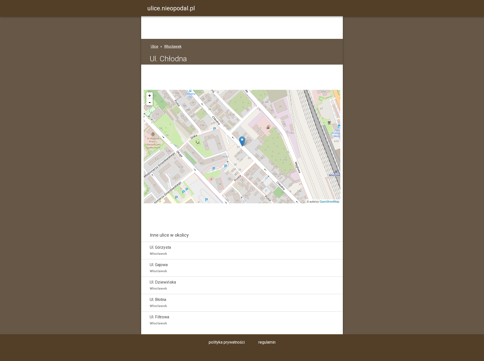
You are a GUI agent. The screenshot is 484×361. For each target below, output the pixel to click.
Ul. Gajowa (159, 267)
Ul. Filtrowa (159, 320)
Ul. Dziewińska (163, 285)
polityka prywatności (227, 342)
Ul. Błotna (158, 302)
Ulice (154, 46)
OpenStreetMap (329, 201)
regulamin (267, 342)
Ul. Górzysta (160, 250)
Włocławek (173, 46)
